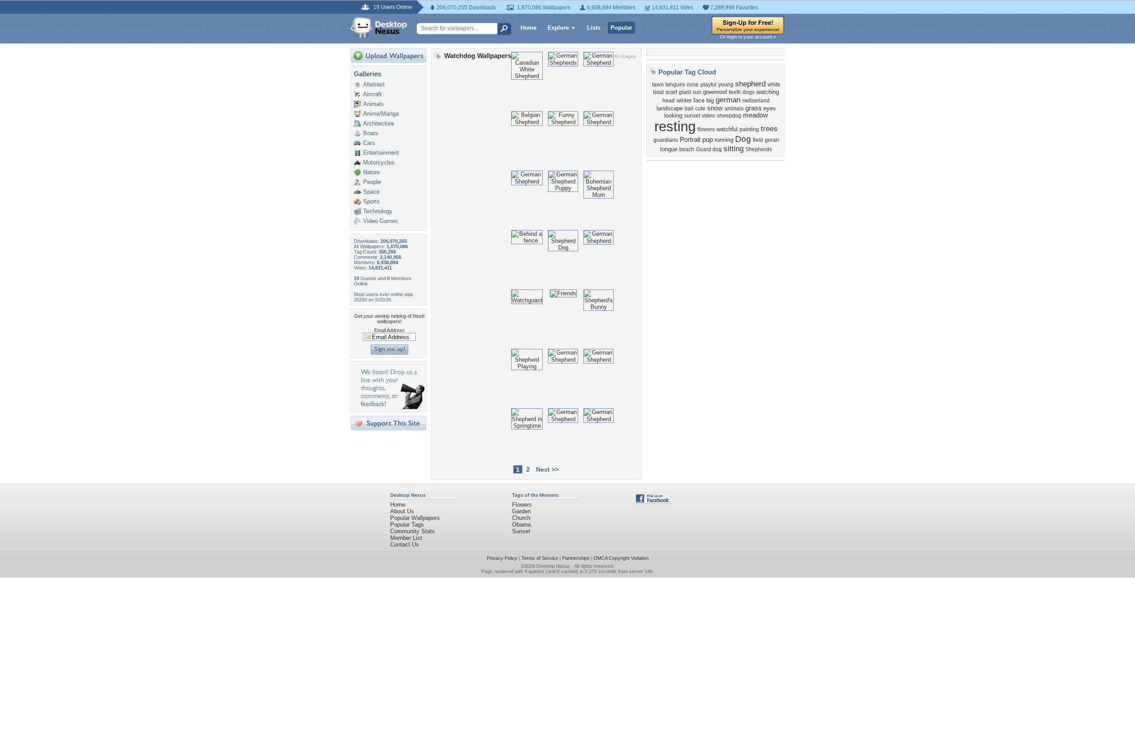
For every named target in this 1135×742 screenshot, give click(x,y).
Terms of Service (539, 558)
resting (675, 126)
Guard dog (709, 149)
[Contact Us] (391, 407)
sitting (734, 148)
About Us (402, 511)
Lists (593, 27)
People (372, 182)
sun (697, 92)
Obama (521, 524)
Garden (521, 511)
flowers (706, 129)
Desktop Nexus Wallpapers (378, 27)
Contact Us (404, 544)
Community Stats (412, 531)
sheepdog (729, 116)
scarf (671, 92)
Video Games (380, 221)
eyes (769, 108)
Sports (371, 201)
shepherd (750, 83)
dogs (749, 92)
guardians (666, 140)
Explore (558, 27)
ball (689, 108)
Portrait (690, 139)
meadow (755, 115)
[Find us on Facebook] (652, 502)
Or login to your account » (748, 36)
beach (686, 149)
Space (371, 191)
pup (707, 139)
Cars (369, 143)
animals (734, 108)
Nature (371, 172)
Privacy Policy (502, 558)
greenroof (715, 92)
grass (753, 108)
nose (693, 85)
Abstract (374, 84)
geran (772, 140)
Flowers (522, 504)
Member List (406, 538)
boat (658, 92)
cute (700, 108)
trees (769, 128)
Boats (370, 133)
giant (685, 92)
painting (749, 129)
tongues (675, 85)
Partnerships (576, 558)
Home (528, 27)
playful (708, 85)
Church (521, 518)
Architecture (378, 123)
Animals (373, 104)
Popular (621, 27)
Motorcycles (379, 162)
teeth (735, 92)
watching (767, 92)
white (773, 85)
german (728, 99)
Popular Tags (407, 524)
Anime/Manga (381, 113)
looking (673, 115)
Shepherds (758, 149)
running (724, 140)
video (708, 116)
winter (684, 100)
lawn (658, 85)
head (668, 101)
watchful (727, 129)
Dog (743, 139)
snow (715, 108)
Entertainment (381, 152)
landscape (670, 108)
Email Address (389, 330)
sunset (692, 116)
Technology (377, 211)
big (710, 100)
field (758, 140)
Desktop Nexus (553, 566)
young (725, 85)
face (698, 100)
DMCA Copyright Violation (621, 558)
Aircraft (372, 94)
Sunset (521, 531)
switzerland (756, 101)
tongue (668, 149)
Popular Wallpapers (415, 518)
